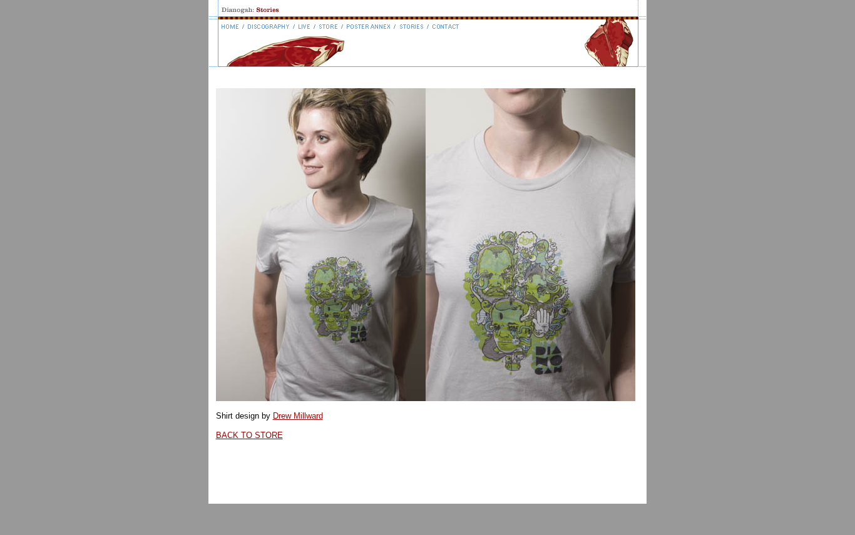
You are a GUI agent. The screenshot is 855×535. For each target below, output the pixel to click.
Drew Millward (298, 415)
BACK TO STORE (249, 435)
